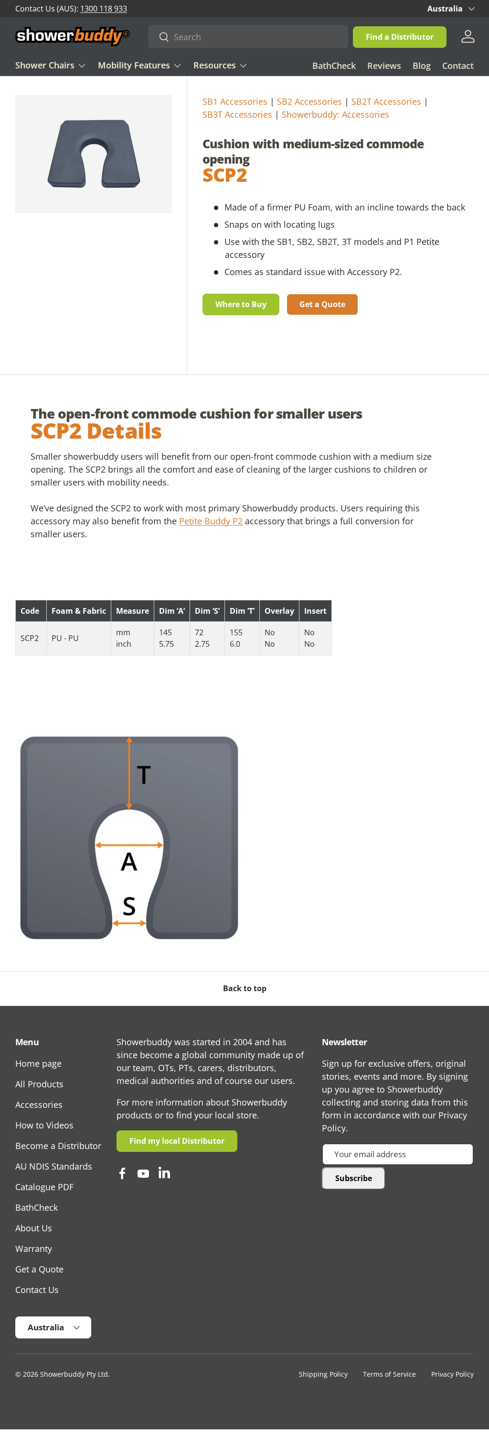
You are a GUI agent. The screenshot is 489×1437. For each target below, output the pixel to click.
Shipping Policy (323, 1374)
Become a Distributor (58, 1145)
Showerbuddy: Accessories (335, 114)
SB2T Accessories (386, 101)
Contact (458, 65)
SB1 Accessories (234, 101)
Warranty (33, 1248)
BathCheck (334, 65)
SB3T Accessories (237, 114)
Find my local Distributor (176, 1141)
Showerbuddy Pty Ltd (74, 1374)
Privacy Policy (452, 1374)
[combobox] (248, 36)
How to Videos (44, 1125)
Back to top (244, 988)
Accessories (39, 1104)
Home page (38, 1063)
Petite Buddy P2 (211, 521)
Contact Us (37, 1289)
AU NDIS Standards (53, 1166)
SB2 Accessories (309, 101)
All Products (39, 1084)
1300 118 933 (103, 8)
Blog (422, 65)
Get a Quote (322, 304)
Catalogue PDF (44, 1187)
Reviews (384, 65)
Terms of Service (389, 1374)
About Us (33, 1228)
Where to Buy (240, 304)
